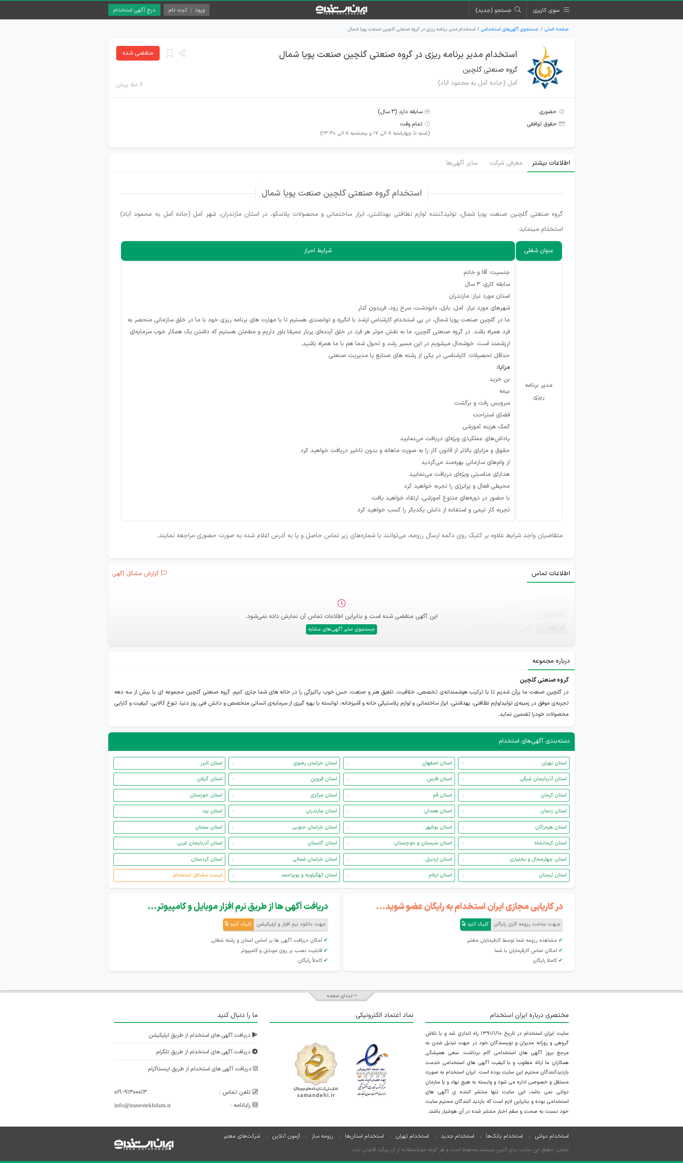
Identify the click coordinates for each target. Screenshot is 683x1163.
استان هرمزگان (551, 827)
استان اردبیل (438, 859)
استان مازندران (321, 811)
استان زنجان (553, 811)
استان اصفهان (437, 763)
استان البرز (211, 763)
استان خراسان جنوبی (314, 827)
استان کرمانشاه (550, 843)
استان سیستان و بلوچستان (423, 843)
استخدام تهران (412, 1136)
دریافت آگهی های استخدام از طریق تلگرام (204, 1052)
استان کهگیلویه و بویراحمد (309, 875)
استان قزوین (324, 779)
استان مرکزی (323, 795)
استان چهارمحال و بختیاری (538, 859)
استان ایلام (440, 875)
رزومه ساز (322, 1136)
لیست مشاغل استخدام (198, 875)
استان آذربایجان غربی (200, 843)
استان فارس (439, 779)
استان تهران (554, 763)
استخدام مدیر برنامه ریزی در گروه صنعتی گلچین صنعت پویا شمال (398, 54)
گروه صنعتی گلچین (490, 70)
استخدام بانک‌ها (504, 1136)
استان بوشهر (438, 827)
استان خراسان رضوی (315, 763)
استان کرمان (554, 795)
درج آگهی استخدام (134, 10)
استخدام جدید (457, 1136)
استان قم (442, 795)
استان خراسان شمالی (314, 859)
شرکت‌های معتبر (242, 1136)
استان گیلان (210, 779)
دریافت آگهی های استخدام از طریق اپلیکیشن (200, 1035)
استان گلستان (322, 843)
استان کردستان (207, 859)
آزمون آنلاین (286, 1136)
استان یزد (212, 811)
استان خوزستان (206, 795)
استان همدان (438, 811)
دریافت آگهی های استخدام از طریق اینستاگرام (200, 1069)
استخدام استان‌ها (364, 1136)
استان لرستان (553, 875)
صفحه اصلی (556, 29)
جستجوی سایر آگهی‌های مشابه (341, 629)
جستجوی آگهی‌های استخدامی (510, 29)
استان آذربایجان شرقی (543, 779)
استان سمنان (209, 827)
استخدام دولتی (552, 1136)
